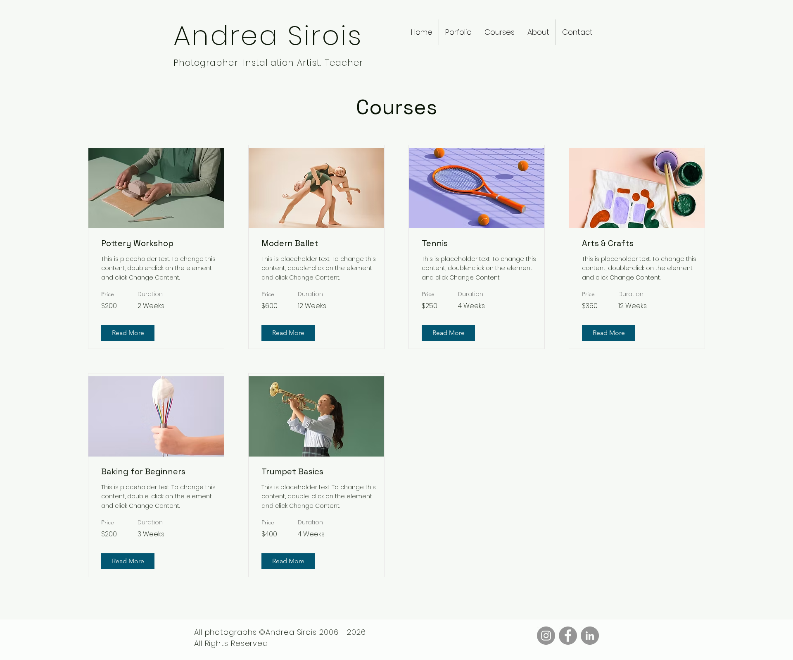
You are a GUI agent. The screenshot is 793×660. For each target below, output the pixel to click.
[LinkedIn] (590, 636)
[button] (458, 32)
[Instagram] (546, 636)
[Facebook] (568, 636)
